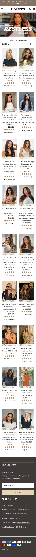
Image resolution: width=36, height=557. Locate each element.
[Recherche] (6, 9)
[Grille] (30, 44)
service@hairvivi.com (21, 509)
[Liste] (33, 44)
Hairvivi (9, 550)
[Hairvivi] (18, 9)
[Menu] (2, 9)
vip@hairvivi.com (23, 522)
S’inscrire (18, 492)
